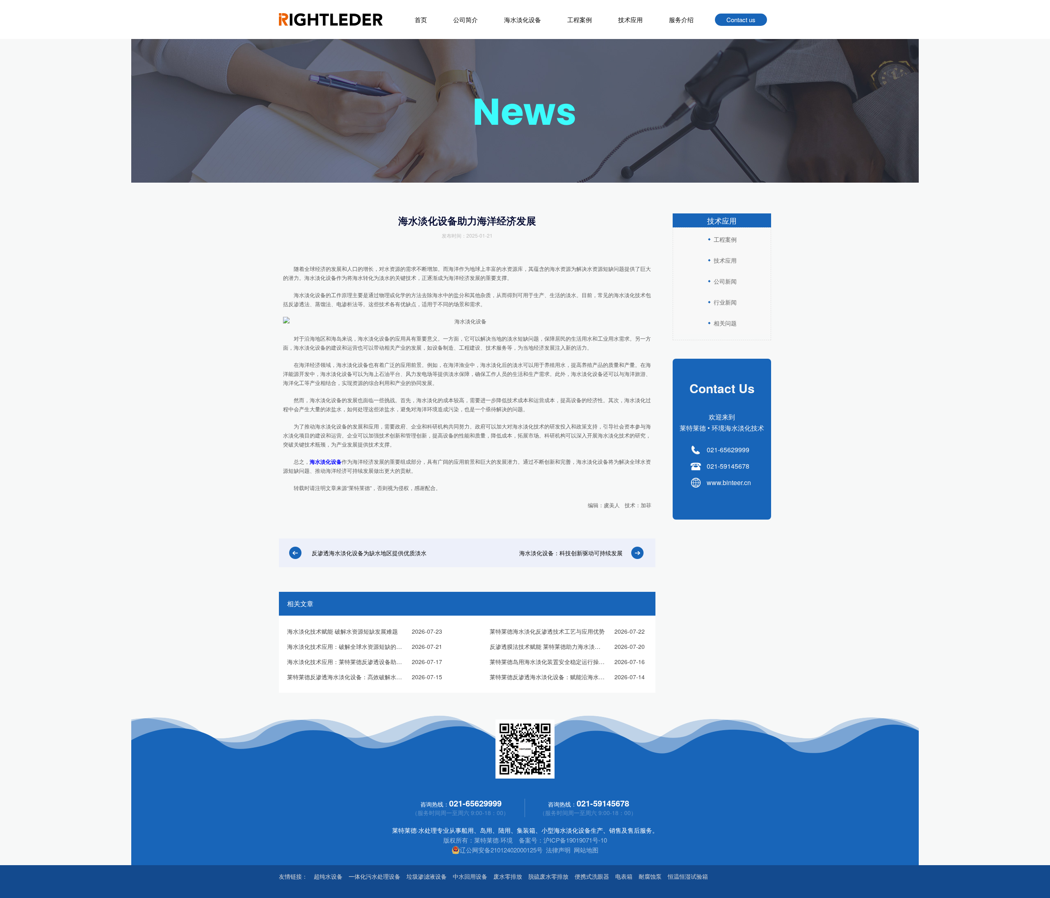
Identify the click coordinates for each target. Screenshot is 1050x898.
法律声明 (558, 849)
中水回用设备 (470, 876)
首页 (421, 19)
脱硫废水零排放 (548, 876)
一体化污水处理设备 (374, 876)
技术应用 (630, 19)
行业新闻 (725, 302)
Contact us (741, 19)
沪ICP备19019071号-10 (575, 840)
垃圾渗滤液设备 (426, 876)
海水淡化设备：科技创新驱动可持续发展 (571, 553)
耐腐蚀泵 (650, 876)
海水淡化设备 (522, 19)
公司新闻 (725, 281)
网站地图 (586, 849)
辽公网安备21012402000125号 (501, 850)
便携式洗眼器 (592, 876)
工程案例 (579, 19)
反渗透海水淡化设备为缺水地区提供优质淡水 (369, 553)
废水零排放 (507, 876)
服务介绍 (681, 19)
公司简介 (465, 19)
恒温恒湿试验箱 (688, 876)
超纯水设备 (328, 876)
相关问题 (725, 323)
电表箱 (623, 876)
